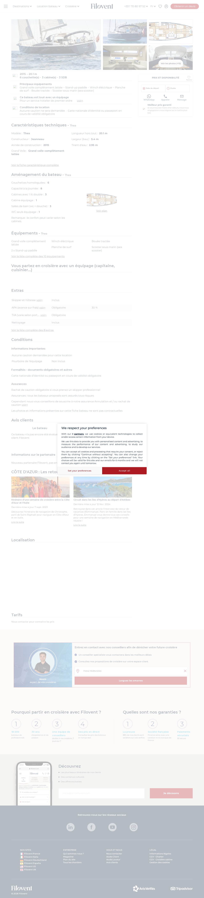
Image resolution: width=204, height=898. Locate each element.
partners (79, 434)
